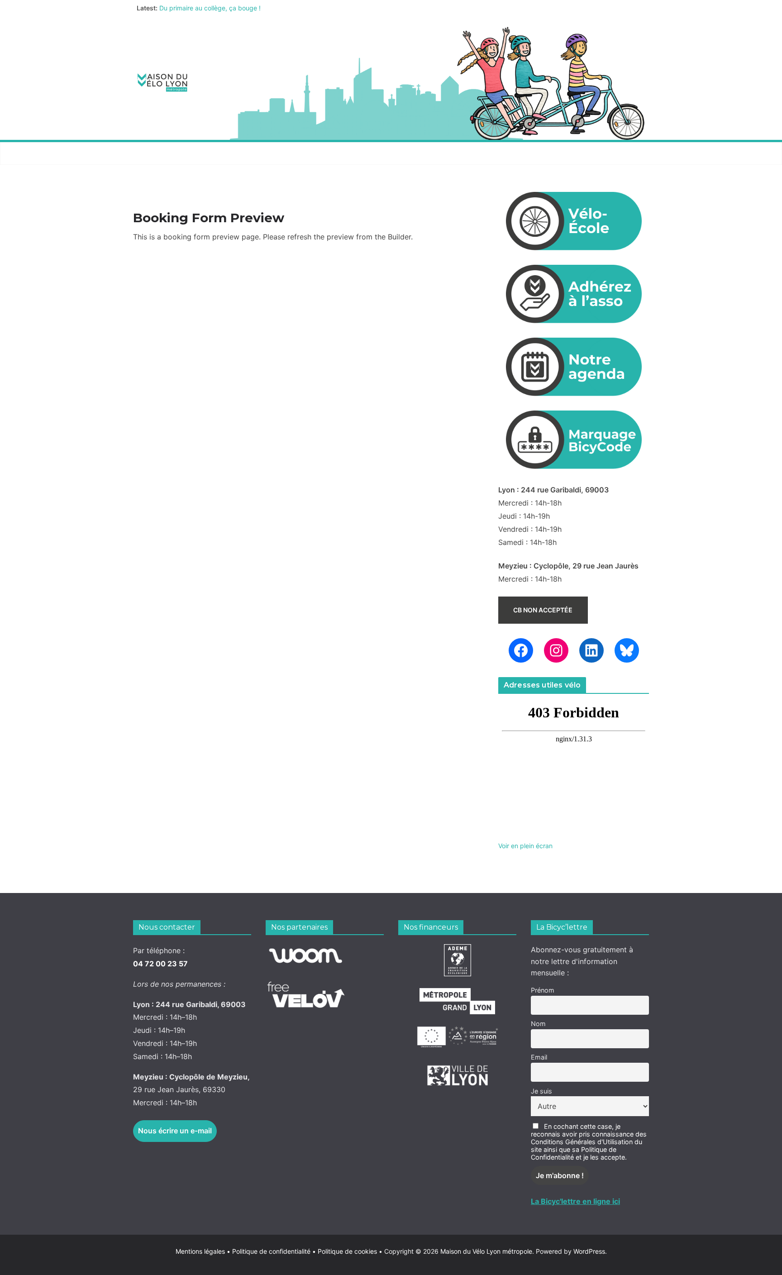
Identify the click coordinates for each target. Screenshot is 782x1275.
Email (539, 1057)
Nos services (238, 153)
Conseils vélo (307, 153)
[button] (196, 153)
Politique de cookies (344, 1251)
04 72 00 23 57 (160, 963)
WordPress (589, 1251)
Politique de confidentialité (272, 1251)
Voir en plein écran (525, 846)
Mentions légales (203, 1251)
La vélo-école (379, 153)
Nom (538, 1023)
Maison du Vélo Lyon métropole (486, 1251)
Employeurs (447, 153)
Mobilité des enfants (528, 153)
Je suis (541, 1091)
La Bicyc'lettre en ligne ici (575, 1201)
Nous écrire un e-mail (175, 1130)
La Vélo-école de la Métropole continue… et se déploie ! (241, 6)
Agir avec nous (166, 153)
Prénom (542, 990)
